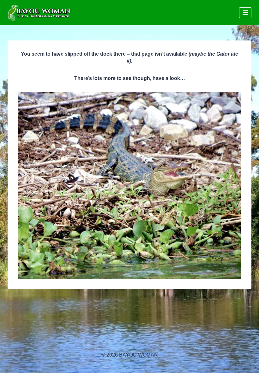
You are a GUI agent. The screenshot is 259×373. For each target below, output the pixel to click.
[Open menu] (245, 12)
